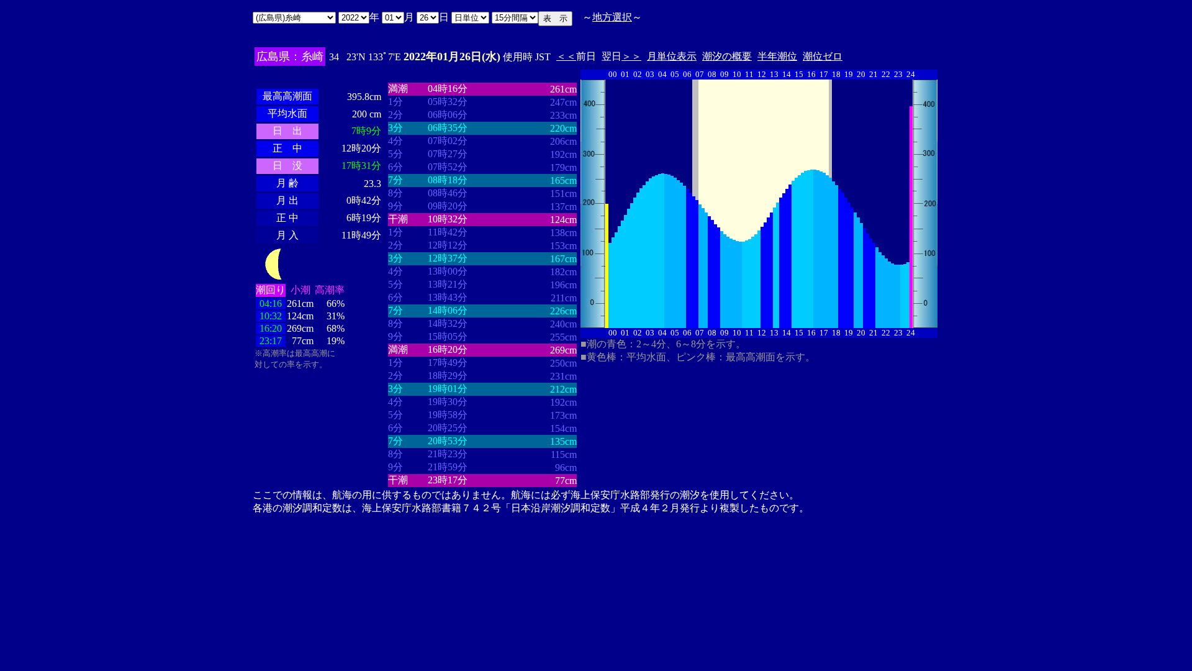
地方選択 (612, 17)
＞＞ (631, 56)
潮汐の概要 (727, 56)
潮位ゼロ (822, 56)
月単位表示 (672, 56)
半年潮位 (777, 56)
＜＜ (566, 56)
